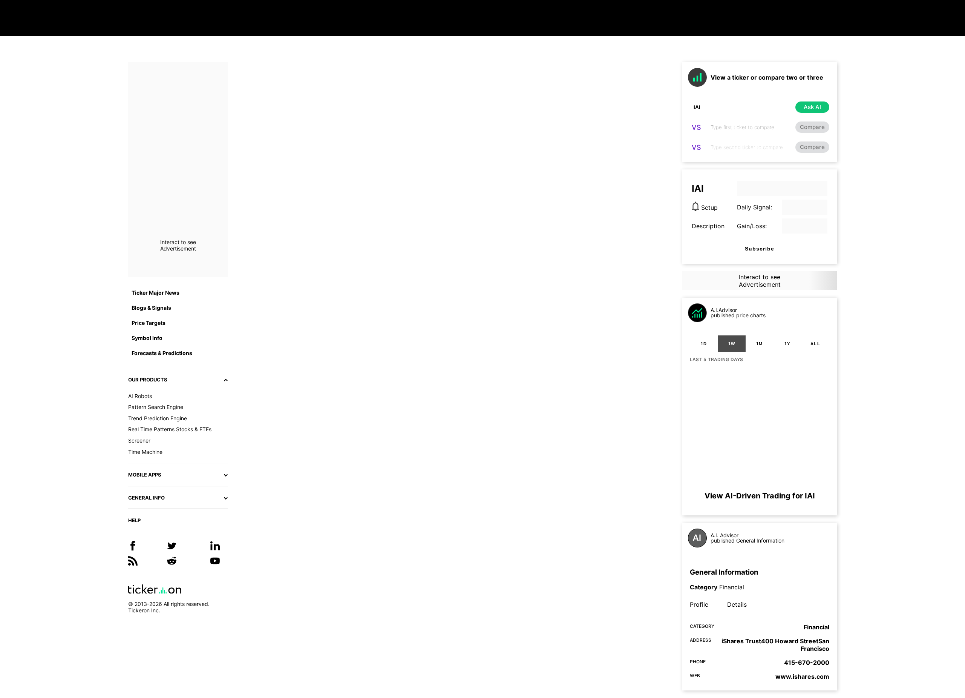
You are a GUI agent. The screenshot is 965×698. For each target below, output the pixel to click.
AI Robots (140, 396)
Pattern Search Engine (155, 407)
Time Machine (145, 452)
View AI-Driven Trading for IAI (760, 495)
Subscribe (759, 249)
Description (708, 226)
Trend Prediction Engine (157, 418)
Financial (731, 587)
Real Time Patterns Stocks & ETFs (169, 429)
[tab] (704, 343)
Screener (139, 440)
